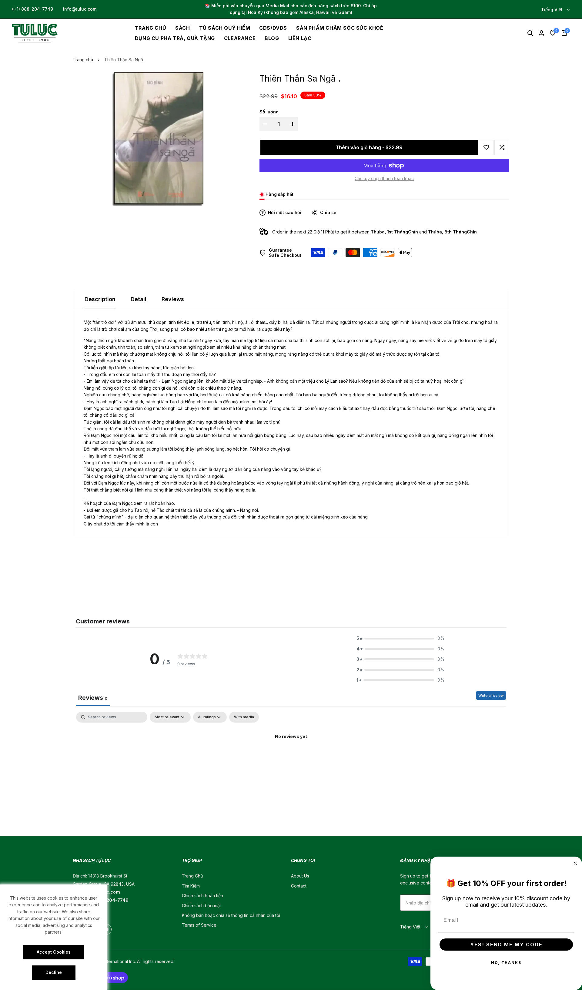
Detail (138, 299)
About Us (300, 875)
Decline (53, 972)
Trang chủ (83, 59)
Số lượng (269, 111)
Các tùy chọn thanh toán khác (384, 178)
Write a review (491, 695)
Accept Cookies (54, 952)
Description (100, 299)
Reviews (173, 299)
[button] (486, 147)
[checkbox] (244, 717)
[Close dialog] (575, 863)
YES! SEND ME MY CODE (506, 944)
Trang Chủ (192, 875)
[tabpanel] (291, 757)
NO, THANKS (506, 962)
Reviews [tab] (92, 697)
